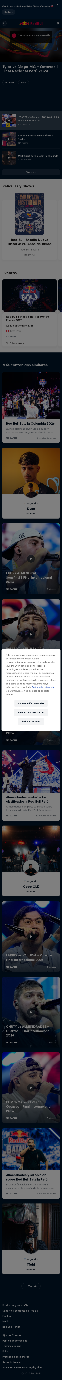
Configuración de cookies (31, 703)
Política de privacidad (43, 687)
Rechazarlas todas (31, 721)
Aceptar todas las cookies (31, 712)
